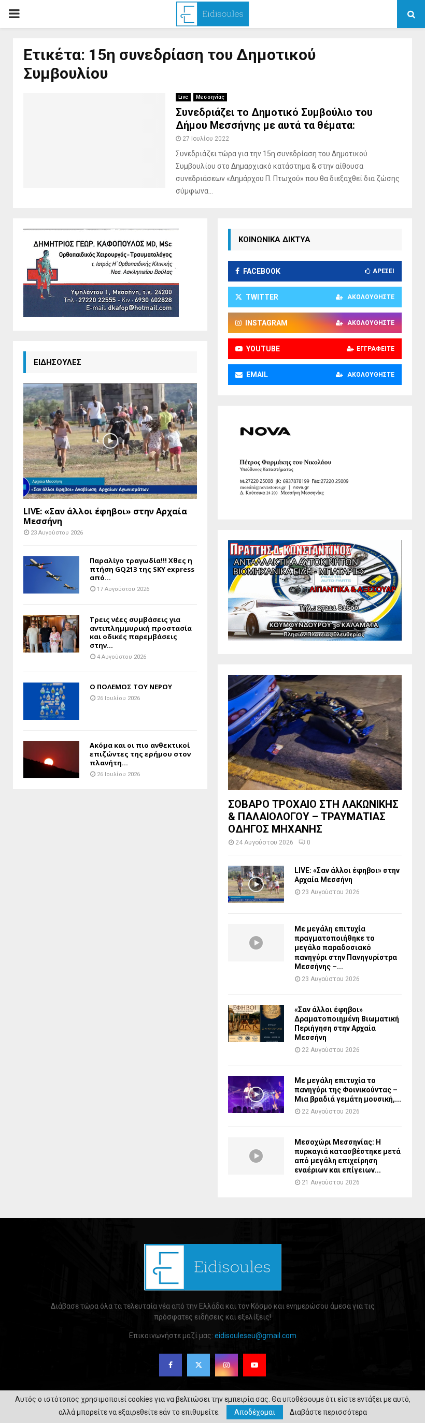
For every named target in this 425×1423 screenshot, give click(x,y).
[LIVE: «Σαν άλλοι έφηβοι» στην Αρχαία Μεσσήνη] (110, 441)
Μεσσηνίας (210, 97)
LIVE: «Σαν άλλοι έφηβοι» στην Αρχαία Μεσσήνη (105, 516)
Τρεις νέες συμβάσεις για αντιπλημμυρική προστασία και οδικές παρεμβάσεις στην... (141, 632)
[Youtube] (254, 1365)
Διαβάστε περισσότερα (328, 1412)
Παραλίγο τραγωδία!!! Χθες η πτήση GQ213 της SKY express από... (142, 569)
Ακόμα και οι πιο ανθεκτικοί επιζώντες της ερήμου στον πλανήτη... (140, 753)
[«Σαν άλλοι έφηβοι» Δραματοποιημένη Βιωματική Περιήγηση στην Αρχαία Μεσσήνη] (256, 1023)
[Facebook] (170, 1365)
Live (183, 97)
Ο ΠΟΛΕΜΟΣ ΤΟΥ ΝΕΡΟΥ (131, 686)
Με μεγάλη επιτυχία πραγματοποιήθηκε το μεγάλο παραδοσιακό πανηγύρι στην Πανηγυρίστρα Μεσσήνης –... (345, 947)
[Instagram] (226, 1365)
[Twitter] (198, 1365)
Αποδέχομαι (254, 1412)
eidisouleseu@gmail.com (255, 1335)
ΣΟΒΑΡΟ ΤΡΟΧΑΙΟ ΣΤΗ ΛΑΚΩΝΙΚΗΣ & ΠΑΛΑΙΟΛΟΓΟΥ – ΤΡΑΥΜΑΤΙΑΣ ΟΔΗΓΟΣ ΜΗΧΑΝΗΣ (313, 816)
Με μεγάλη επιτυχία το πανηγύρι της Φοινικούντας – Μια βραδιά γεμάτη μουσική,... (347, 1089)
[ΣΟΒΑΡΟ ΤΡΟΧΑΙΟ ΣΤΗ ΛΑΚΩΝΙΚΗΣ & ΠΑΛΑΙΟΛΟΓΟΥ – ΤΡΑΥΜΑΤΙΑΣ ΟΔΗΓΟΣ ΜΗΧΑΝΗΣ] (315, 732)
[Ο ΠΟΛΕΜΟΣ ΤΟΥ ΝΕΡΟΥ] (51, 701)
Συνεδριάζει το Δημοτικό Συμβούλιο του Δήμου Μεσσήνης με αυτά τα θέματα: (274, 118)
